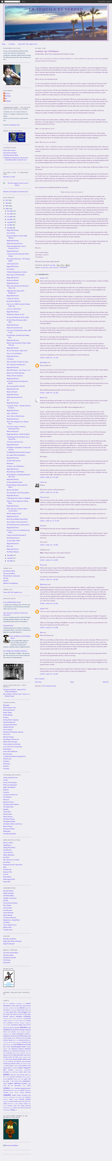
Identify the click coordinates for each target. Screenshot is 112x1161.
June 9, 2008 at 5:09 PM (49, 579)
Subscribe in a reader (9, 177)
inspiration (14, 1049)
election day (6, 1032)
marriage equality (22, 1057)
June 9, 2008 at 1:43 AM (49, 358)
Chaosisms (5, 1018)
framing (9, 1038)
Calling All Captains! (13, 298)
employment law (7, 1034)
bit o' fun (17, 1012)
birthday (11, 1012)
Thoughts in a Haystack (9, 898)
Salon (4, 867)
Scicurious (6, 792)
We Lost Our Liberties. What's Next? (17, 351)
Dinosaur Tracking (8, 737)
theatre (11, 1101)
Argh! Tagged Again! (12, 264)
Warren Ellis (6, 962)
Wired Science (7, 759)
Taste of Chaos (11, 233)
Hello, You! (10, 546)
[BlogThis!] (62, 265)
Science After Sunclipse (10, 782)
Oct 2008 (10, 217)
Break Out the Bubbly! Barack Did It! (17, 519)
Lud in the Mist (7, 908)
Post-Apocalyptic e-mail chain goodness (18, 493)
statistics (17, 1092)
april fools (5, 1008)
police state (27, 1072)
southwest (5, 1092)
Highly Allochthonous (9, 787)
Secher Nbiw (6, 882)
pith (10, 1072)
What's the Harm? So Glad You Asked (17, 362)
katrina (18, 1053)
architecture (11, 1008)
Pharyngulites (27, 1070)
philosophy (6, 1072)
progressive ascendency (16, 1077)
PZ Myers (14, 1079)
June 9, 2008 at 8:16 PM (49, 674)
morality (25, 1063)
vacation (25, 1103)
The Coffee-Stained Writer (10, 953)
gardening (21, 1040)
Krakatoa (5, 581)
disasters (12, 1027)
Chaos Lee (43, 497)
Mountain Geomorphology (10, 583)
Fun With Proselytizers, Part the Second (18, 525)
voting (15, 1105)
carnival (15, 1014)
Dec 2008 (10, 211)
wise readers (21, 1107)
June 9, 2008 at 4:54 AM (49, 477)
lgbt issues (24, 1055)
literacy (29, 1055)
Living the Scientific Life (10, 795)
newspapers (14, 1068)
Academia (11, 1003)
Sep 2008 (10, 219)
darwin (29, 1025)
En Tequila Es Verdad (56, 9)
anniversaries (19, 1005)
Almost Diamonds (8, 913)
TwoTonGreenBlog (8, 896)
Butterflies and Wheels (9, 939)
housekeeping (16, 1046)
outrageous (27, 1067)
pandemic (10, 1070)
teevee (11, 1099)
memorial (5, 1061)
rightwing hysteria (20, 1083)
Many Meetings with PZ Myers (15, 472)
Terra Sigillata (7, 797)
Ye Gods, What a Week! (13, 541)
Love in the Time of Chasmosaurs (12, 747)
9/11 (4, 1003)
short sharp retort (15, 1090)
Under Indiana (7, 749)
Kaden (14, 1053)
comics (5, 1020)
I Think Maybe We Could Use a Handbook (18, 498)
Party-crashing (19, 1070)
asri (18, 1008)
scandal (29, 1085)
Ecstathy (5, 900)
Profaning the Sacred (7, 625)
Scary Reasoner (7, 910)
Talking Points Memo (9, 847)
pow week (16, 1074)
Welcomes (28, 1105)
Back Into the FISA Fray (13, 301)
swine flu (5, 1097)
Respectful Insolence (9, 710)
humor (24, 1046)
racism (20, 1081)
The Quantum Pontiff (9, 821)
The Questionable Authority (11, 804)
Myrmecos (6, 799)
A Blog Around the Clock (10, 777)
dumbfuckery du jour (10, 1029)
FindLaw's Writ (7, 872)
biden (7, 1012)
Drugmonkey (6, 831)
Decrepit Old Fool (8, 891)
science (6, 1087)
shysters (22, 1090)
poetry (21, 1072)
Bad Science (6, 764)
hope (29, 1044)
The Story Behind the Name (14, 482)
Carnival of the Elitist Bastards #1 (16, 535)
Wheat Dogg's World (9, 879)
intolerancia (16, 1051)
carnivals (11, 1016)
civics (22, 1018)
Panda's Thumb (7, 712)
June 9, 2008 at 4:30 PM (49, 560)
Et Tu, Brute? (10, 269)
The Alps (5, 578)
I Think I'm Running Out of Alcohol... (17, 272)
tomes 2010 (21, 1101)
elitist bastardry (21, 1032)
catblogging (18, 1016)
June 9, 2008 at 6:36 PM (49, 603)
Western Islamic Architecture (11, 576)
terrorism (21, 1099)
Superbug (5, 809)
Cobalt (42, 482)
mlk (21, 1063)
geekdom (26, 1040)
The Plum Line (7, 850)
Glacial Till (6, 734)
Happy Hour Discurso (13, 230)
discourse (17, 1027)
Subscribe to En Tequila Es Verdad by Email (15, 192)
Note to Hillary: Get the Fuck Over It (17, 522)
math (6, 1059)
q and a (19, 1079)
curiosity (24, 1025)
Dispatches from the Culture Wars (12, 865)
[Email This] (60, 265)
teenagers (63, 267)
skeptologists (28, 1090)
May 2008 (10, 555)
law (9, 1055)
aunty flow (28, 1008)
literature (5, 1057)
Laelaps (5, 780)
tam (16, 1097)
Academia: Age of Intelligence (15, 466)
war (19, 1106)
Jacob (41, 526)
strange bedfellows (25, 1092)
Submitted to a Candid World (11, 920)
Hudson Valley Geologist (10, 742)
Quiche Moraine (7, 915)
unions (21, 1103)
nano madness (23, 1065)
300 (8, 400)
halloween (25, 1042)
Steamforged (7, 101)
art (15, 1008)
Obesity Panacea (8, 817)
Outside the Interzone (9, 722)
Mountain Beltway (8, 727)
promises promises (26, 1077)
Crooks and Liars (8, 852)
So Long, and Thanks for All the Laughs (18, 317)
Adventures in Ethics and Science (12, 824)
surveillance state (26, 1095)
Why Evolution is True (9, 707)
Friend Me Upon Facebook (10, 155)
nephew (9, 1068)
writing (12, 1110)
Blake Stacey (44, 584)
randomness (27, 1081)
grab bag (10, 1042)
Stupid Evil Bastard (8, 944)
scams (24, 1085)
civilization (27, 1018)
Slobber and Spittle (8, 893)
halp (30, 1042)
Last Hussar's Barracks (9, 917)
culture (20, 1025)
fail (9, 1036)
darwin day (6, 1027)
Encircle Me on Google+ (10, 153)
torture (5, 1103)
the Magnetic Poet (14, 125)
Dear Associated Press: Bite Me (16, 386)
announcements (27, 1005)
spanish (11, 1092)
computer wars (21, 1020)
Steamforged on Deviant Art (11, 739)
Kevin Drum (6, 862)
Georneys (6, 717)
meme (29, 1059)
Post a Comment (39, 679)
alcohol (13, 1005)
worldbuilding (6, 1110)
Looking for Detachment (10, 725)
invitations (28, 1051)
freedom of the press (21, 1038)
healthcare (20, 1044)
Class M (5, 874)
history (26, 1044)
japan (4, 1053)
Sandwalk (6, 766)
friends (10, 1040)
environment (19, 1034)
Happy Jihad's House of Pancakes (12, 941)
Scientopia (6, 768)
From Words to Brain (9, 571)
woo (29, 1108)
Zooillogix (6, 761)
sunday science (16, 1095)
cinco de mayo (12, 1018)
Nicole (42, 565)
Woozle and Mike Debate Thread (11, 602)
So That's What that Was (14, 461)
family (12, 1036)
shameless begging (20, 1088)
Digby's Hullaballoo (8, 855)
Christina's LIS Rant (9, 829)
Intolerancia (10, 463)
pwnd (10, 1079)
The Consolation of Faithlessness (16, 364)
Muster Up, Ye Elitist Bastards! (15, 373)
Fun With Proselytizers (13, 538)
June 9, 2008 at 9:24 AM (49, 492)
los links (15, 1057)
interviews (10, 1051)
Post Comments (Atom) (49, 686)
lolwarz (10, 1057)
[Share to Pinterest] (69, 265)
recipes (5, 1083)
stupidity (7, 1094)
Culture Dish (6, 812)
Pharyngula (6, 705)
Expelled (5, 1036)
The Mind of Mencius (13, 552)
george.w (42, 278)
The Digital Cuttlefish (9, 958)
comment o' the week (12, 1020)
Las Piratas (12, 44)
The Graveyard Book (9, 573)
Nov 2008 (10, 214)
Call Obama (10, 359)
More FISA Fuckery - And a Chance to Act (19, 370)
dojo (29, 1027)
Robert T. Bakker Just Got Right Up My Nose (14, 651)
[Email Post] (58, 265)
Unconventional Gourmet (10, 903)
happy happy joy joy (8, 1044)
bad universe (13, 1010)
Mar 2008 (10, 561)
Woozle (42, 397)
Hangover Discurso (12, 392)
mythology (16, 1065)
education (44, 267)
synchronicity (12, 1097)
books (7, 1014)
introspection (22, 1051)
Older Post (106, 682)
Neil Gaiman (7, 960)
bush (11, 1014)
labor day (28, 1053)
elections (13, 1032)
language (5, 1055)
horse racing (6, 1046)
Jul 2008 (9, 225)
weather (23, 1105)
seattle (11, 1088)
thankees (28, 1099)
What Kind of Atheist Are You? (15, 314)
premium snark (24, 1074)
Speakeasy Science (8, 802)
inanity (29, 1046)
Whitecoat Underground (10, 785)
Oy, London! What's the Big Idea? (16, 455)
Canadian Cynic (7, 930)
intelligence (54, 267)
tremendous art (11, 1103)
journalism (9, 1053)
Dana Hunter (43, 362)
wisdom (15, 1107)
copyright (22, 1023)
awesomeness (6, 1010)
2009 (7, 206)
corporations (28, 1023)
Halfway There (7, 927)
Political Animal (8, 843)
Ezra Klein (6, 857)
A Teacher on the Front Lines (15, 442)
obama (20, 1067)
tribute (17, 1103)
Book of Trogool (7, 826)
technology (28, 1097)
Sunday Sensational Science (15, 243)
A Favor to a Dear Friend (14, 309)
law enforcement (15, 1055)
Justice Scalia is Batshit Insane (15, 416)
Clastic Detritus (7, 729)
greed (21, 1042)
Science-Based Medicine (10, 751)
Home (4, 44)
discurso (24, 1027)
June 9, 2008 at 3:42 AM (49, 393)
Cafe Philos (6, 922)
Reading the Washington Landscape (13, 732)
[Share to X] (65, 265)
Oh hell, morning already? (14, 513)
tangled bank (21, 1097)
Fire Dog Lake (7, 869)
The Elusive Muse (8, 955)
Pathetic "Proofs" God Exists (15, 376)
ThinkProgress (7, 845)
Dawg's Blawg (7, 877)
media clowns (22, 1059)
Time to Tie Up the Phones (14, 353)
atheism (22, 1008)
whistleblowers (6, 1107)
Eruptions (6, 790)
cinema (18, 1018)
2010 (7, 203)
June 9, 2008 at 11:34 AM (49, 521)
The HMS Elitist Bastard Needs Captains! (19, 452)
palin (4, 1070)
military (18, 1063)
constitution (16, 1023)
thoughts (15, 1101)
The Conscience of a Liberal (11, 860)
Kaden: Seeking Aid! (12, 431)
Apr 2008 (10, 558)
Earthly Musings (7, 715)
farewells (16, 1036)
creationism (14, 1025)
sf (14, 1088)
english (14, 1034)
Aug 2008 (10, 222)
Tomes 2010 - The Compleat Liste (27, 44)
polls (12, 1074)
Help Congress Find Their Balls (16, 275)
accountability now (20, 1003)
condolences (10, 1023)
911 (7, 1003)
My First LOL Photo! (13, 490)
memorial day (12, 1061)
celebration (27, 1016)
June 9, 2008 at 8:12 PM (49, 628)
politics (6, 1074)
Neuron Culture (7, 814)
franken (13, 1038)
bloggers (24, 1012)
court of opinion (7, 1025)
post (43, 187)
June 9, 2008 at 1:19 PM (49, 545)
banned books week (22, 1010)
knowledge (22, 1053)
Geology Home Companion (10, 720)
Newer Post (38, 682)
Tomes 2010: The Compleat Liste (12, 592)
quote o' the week (12, 1081)
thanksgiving (6, 1101)
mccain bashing (12, 1059)
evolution (26, 1034)
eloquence (28, 1032)
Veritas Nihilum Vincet (10, 925)
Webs (41, 632)
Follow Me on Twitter (9, 150)
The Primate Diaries (9, 819)
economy (21, 1029)
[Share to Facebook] (67, 265)
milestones (13, 1063)
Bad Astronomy (7, 754)
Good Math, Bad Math (9, 834)
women (26, 1107)
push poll (5, 1079)
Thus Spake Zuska (8, 807)
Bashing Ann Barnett (13, 280)
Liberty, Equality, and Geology (11, 744)
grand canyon (16, 1042)
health (14, 1044)
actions (28, 1003)
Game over (15, 1040)
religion (10, 1083)
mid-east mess (20, 1061)
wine (11, 1107)
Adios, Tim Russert (12, 413)
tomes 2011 (28, 1101)
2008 (7, 209)
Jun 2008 (9, 228)
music (11, 1065)
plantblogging (15, 1072)
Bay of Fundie (7, 905)
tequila (16, 1099)
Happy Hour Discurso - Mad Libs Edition (18, 434)
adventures (7, 1005)
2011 (7, 200)
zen (16, 1110)
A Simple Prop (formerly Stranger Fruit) (14, 756)
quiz (23, 1079)
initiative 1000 (6, 1049)
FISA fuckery (23, 1036)
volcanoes (9, 1105)
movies (7, 1065)
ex (30, 1034)
